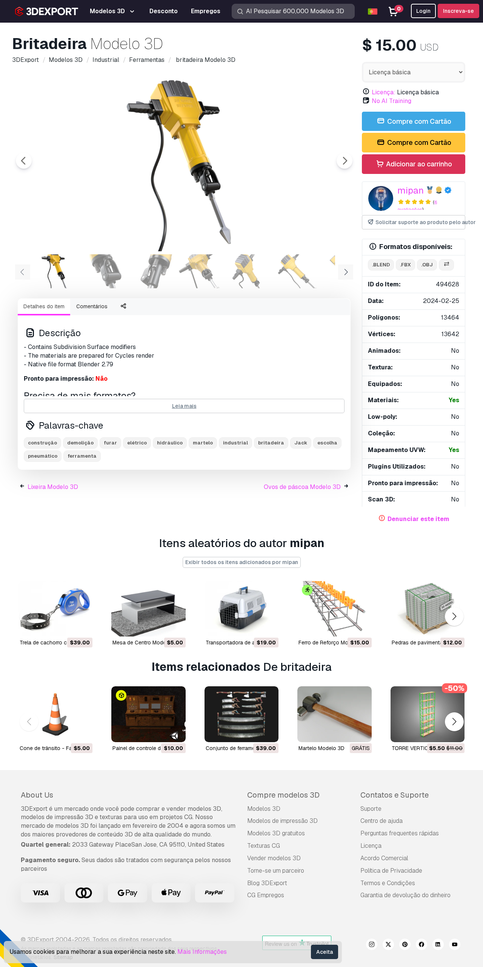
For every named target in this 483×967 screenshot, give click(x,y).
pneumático (42, 456)
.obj (427, 264)
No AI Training (391, 101)
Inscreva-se (458, 11)
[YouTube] (454, 945)
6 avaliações (417, 206)
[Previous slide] (24, 161)
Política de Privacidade (391, 871)
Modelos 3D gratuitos (276, 833)
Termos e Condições (387, 883)
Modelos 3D (263, 809)
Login (423, 11)
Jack (300, 443)
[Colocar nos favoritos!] (81, 626)
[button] (454, 616)
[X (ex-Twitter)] (388, 945)
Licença (370, 846)
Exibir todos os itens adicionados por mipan (241, 562)
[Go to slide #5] (249, 271)
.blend (381, 264)
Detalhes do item (44, 306)
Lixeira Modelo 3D (53, 487)
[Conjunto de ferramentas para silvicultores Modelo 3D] (241, 714)
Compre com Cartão (418, 121)
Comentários (92, 306)
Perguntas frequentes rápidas (399, 833)
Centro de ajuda (381, 821)
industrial (235, 443)
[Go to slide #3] (152, 271)
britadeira (271, 443)
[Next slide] (344, 161)
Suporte (370, 809)
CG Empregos (265, 895)
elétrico (137, 443)
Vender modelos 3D (274, 858)
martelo (203, 443)
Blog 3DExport (267, 883)
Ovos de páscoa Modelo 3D (302, 487)
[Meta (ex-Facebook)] (421, 945)
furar (110, 443)
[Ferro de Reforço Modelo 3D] (334, 608)
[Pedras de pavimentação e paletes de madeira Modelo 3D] (428, 608)
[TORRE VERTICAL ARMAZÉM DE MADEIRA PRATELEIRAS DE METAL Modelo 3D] (428, 714)
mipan (410, 190)
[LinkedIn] (438, 945)
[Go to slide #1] (55, 271)
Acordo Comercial (384, 858)
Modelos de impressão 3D (282, 821)
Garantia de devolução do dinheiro (405, 895)
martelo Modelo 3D (321, 748)
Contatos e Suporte (394, 795)
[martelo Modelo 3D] (334, 714)
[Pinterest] (404, 945)
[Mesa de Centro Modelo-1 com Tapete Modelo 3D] (148, 608)
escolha (327, 443)
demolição (80, 443)
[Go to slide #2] (104, 271)
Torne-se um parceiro (275, 871)
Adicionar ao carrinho (418, 164)
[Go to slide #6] (297, 271)
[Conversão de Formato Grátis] (446, 265)
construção (42, 443)
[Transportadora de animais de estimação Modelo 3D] (241, 608)
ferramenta (82, 456)
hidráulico (170, 443)
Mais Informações (202, 952)
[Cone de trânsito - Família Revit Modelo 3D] (55, 714)
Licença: (383, 92)
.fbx (405, 264)
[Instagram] (371, 945)
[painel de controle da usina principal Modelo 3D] (148, 714)
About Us (37, 795)
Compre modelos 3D (283, 795)
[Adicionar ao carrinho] (66, 626)
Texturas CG (263, 846)
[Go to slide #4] (200, 271)
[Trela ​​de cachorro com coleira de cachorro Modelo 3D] (55, 608)
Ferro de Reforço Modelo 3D (332, 642)
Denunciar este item (418, 519)
